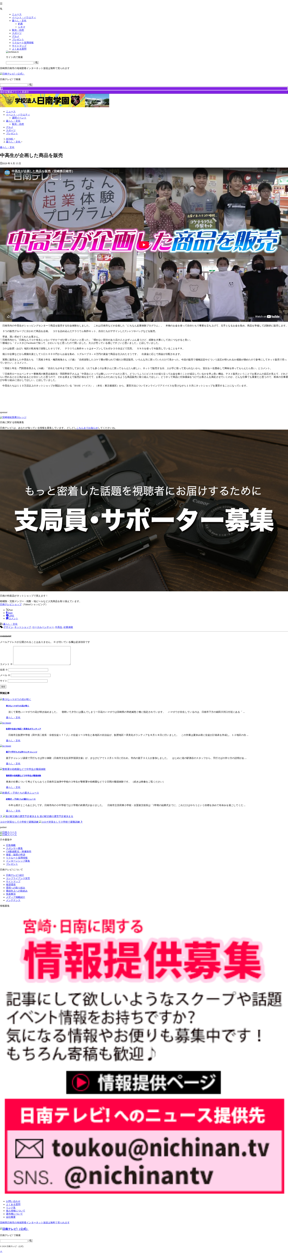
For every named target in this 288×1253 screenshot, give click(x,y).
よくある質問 (13, 1204)
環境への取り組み (15, 887)
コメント (6, 664)
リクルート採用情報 (17, 857)
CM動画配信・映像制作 (18, 851)
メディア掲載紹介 (15, 897)
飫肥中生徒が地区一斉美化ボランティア (23, 729)
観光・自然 (18, 124)
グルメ (9, 127)
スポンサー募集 (14, 848)
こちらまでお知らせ (87, 428)
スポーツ (11, 130)
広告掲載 (11, 845)
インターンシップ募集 (18, 861)
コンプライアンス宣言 (18, 878)
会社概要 (11, 1217)
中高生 (58, 627)
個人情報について (15, 1210)
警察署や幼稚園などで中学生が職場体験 (23, 775)
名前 (4, 669)
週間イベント (19, 117)
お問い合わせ (13, 1201)
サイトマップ (13, 881)
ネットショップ (22, 627)
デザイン (8, 627)
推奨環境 (11, 884)
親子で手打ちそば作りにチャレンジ (21, 752)
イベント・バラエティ (18, 114)
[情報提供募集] (144, 1053)
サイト (3, 681)
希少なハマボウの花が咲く (17, 706)
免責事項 (11, 894)
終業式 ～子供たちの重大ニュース (21, 799)
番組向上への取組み (17, 891)
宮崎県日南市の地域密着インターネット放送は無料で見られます (35, 1222)
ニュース (11, 111)
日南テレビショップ (11, 604)
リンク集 (11, 1207)
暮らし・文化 (13, 121)
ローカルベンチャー (43, 627)
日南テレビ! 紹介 (15, 875)
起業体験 (68, 627)
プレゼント (12, 133)
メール (5, 675)
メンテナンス (13, 900)
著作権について (14, 1214)
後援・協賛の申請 (15, 854)
